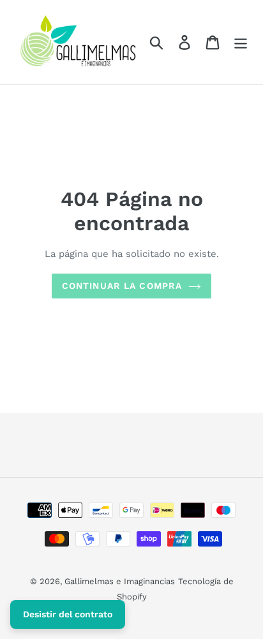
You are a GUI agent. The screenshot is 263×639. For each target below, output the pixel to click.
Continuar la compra (122, 286)
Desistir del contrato (67, 614)
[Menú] (241, 42)
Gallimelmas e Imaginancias (119, 581)
